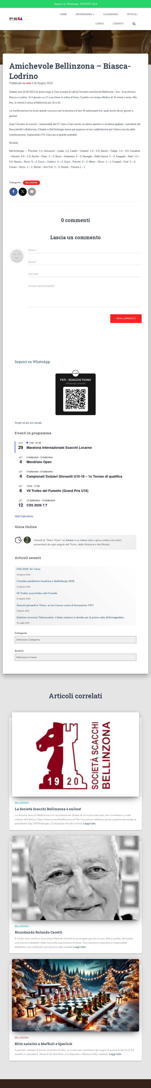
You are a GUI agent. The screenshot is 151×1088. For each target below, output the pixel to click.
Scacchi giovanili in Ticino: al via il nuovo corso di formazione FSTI (55, 605)
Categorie (21, 633)
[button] (93, 14)
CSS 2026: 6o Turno (28, 568)
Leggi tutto (89, 823)
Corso (100, 23)
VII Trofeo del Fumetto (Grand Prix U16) (57, 490)
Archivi (19, 650)
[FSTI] (16, 18)
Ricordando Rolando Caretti (38, 932)
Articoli (132, 14)
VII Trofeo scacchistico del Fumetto (37, 593)
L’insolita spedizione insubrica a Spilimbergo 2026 (45, 581)
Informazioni (84, 14)
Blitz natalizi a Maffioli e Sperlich (43, 1044)
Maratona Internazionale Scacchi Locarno (59, 447)
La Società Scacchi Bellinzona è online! (48, 809)
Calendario (110, 14)
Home (63, 14)
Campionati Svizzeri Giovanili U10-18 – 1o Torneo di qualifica (74, 476)
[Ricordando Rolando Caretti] (75, 877)
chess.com (86, 540)
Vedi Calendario (24, 516)
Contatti (118, 23)
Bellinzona (31, 183)
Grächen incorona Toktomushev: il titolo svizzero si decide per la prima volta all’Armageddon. (71, 617)
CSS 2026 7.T (37, 505)
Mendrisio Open (39, 461)
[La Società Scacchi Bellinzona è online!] (75, 754)
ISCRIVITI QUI (88, 3)
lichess (70, 540)
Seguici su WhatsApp (32, 361)
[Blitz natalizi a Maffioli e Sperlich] (75, 995)
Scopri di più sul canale (28, 422)
